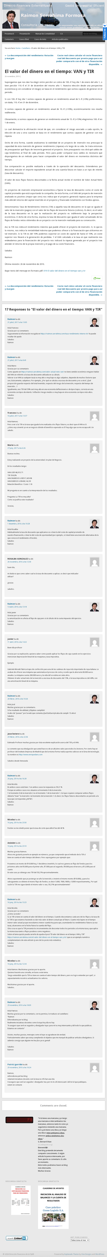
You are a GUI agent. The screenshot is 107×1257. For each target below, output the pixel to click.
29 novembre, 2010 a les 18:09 (19, 1005)
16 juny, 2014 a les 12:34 (17, 964)
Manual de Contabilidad (45, 34)
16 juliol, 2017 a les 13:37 (17, 416)
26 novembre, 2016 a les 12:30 (19, 562)
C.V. (61, 34)
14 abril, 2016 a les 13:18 (17, 607)
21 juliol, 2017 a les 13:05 (17, 322)
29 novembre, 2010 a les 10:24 (19, 1068)
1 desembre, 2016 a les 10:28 (19, 524)
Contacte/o (9, 39)
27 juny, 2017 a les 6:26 (16, 448)
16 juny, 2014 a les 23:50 (17, 823)
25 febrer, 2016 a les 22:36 (18, 737)
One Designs (86, 1254)
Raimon (11, 319)
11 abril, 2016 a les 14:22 (17, 642)
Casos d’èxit (24, 39)
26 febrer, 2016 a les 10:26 (18, 699)
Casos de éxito (40, 39)
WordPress (99, 1254)
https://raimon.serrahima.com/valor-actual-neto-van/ (42, 372)
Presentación (25, 34)
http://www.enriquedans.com (30, 755)
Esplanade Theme (71, 1254)
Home (18, 48)
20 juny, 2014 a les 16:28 (17, 779)
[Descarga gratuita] (21, 1200)
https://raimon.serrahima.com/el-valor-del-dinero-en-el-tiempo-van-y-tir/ (37, 937)
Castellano (26, 48)
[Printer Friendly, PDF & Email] (96, 278)
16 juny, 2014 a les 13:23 (17, 902)
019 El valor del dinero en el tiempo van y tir (64, 271)
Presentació (9, 34)
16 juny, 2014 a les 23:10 (17, 846)
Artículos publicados (60, 39)
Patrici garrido (15, 1064)
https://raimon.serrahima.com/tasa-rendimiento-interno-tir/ (65, 334)
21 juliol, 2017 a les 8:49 (17, 360)
